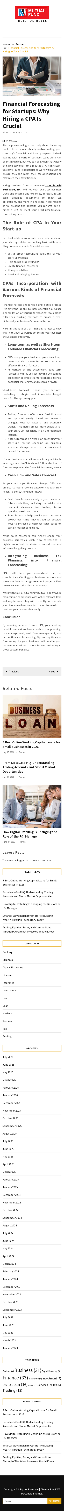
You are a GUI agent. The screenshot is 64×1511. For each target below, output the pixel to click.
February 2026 (11, 1087)
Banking (7, 952)
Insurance (8, 982)
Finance (7, 975)
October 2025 (10, 1118)
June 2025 (8, 1149)
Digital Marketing (13, 967)
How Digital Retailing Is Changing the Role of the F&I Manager (30, 834)
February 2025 (11, 1179)
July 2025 (8, 1141)
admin (6, 132)
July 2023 (8, 1317)
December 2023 (11, 1286)
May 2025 (8, 1156)
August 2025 (10, 1133)
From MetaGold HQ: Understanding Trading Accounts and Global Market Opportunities (29, 767)
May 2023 (8, 1332)
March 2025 (9, 1172)
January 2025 (10, 1187)
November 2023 (12, 1294)
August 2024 (10, 1225)
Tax (5, 1028)
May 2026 (8, 1072)
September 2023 (12, 1309)
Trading (7, 1036)
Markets (7, 1013)
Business (8, 959)
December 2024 (11, 1194)
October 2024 (10, 1210)
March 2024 (9, 1263)
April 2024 (8, 1256)
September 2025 (12, 1126)
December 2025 (11, 1103)
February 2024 (11, 1271)
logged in (22, 860)
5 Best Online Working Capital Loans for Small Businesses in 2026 (31, 744)
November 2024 (12, 1202)
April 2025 (8, 1164)
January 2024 (10, 1279)
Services (7, 1021)
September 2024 (12, 1217)
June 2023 (8, 1325)
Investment (9, 990)
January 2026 (10, 1095)
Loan (5, 1005)
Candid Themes (33, 1493)
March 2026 (9, 1080)
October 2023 (10, 1302)
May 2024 (8, 1248)
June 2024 (8, 1240)
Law (5, 998)
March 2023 (9, 1340)
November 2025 (12, 1110)
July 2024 (8, 1233)
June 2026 (8, 1064)
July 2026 (8, 1057)
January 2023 (10, 1348)
